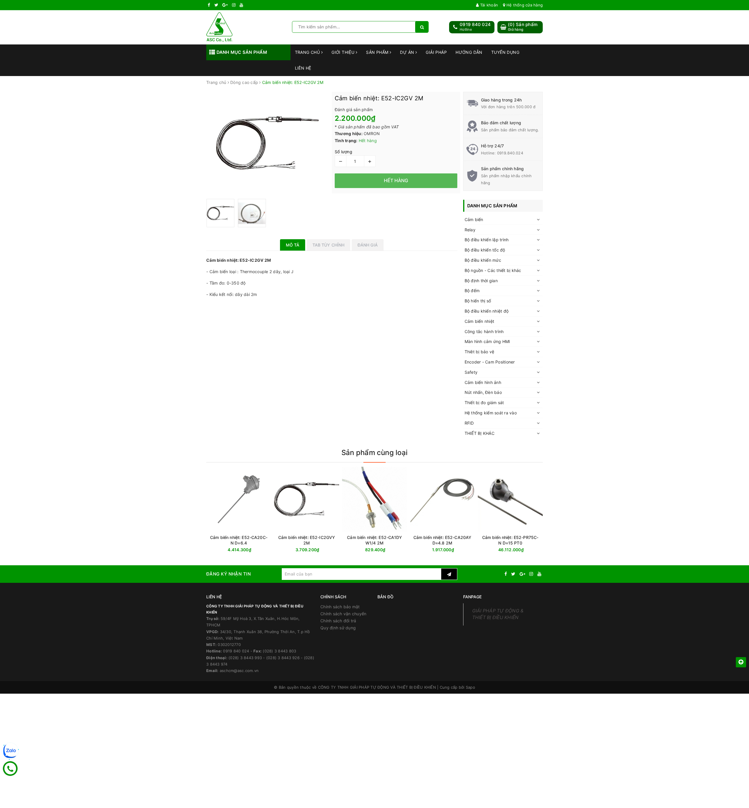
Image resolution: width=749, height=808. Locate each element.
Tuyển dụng (505, 52)
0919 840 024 (475, 24)
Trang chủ (308, 52)
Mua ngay (521, 549)
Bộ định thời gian (481, 280)
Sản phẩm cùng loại (374, 452)
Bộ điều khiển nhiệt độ (487, 311)
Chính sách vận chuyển (343, 613)
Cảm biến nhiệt (479, 321)
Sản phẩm (378, 52)
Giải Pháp (436, 52)
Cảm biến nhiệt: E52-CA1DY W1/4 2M (374, 540)
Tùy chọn (453, 549)
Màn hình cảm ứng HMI (487, 341)
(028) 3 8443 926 (283, 657)
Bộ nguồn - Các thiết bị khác (493, 270)
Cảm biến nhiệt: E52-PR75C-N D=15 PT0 (510, 540)
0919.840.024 (510, 153)
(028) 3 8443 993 (245, 657)
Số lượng (343, 151)
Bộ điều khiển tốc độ (485, 249)
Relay (470, 229)
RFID (469, 423)
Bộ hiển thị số (478, 300)
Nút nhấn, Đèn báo (483, 392)
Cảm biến (474, 219)
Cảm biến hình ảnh (483, 382)
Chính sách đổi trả (338, 620)
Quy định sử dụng (338, 627)
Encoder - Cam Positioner (490, 361)
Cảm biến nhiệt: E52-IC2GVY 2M (306, 540)
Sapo (470, 687)
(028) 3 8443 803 (279, 651)
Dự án (407, 52)
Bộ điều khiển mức (483, 260)
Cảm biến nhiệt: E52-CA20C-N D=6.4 (238, 540)
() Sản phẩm (522, 27)
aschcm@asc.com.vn (239, 670)
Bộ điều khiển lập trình (487, 239)
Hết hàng (249, 549)
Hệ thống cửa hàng (524, 5)
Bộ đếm (472, 290)
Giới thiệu (343, 52)
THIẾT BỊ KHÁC (479, 433)
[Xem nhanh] (270, 550)
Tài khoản (488, 5)
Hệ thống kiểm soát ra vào (491, 412)
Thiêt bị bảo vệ (479, 351)
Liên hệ (303, 68)
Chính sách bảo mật (340, 606)
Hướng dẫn (469, 52)
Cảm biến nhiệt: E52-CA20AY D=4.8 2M (442, 540)
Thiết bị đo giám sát (484, 402)
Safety (471, 372)
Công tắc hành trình (484, 331)
